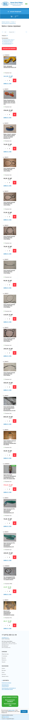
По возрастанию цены (7, 39)
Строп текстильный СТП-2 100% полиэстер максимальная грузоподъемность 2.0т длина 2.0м (9, 544)
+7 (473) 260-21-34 (9, 635)
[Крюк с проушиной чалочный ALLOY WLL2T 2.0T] (10, 60)
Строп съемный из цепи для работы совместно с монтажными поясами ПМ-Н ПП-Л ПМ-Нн (10, 442)
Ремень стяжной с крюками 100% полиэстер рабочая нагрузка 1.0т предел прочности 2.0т (10, 136)
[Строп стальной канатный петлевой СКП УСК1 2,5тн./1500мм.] (10, 265)
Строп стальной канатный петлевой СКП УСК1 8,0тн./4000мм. (9, 374)
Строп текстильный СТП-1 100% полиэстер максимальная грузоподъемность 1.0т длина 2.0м (9, 510)
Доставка (4, 670)
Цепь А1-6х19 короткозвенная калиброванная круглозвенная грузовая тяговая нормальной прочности (9, 612)
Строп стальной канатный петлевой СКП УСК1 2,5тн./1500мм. (9, 272)
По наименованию (6, 43)
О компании (4, 656)
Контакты (4, 674)
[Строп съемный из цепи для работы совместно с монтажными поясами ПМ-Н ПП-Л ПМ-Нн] (10, 435)
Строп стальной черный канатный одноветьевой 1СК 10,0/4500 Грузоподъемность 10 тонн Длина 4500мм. (9, 408)
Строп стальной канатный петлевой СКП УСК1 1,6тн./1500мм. (9, 204)
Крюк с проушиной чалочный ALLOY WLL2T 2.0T (10, 66)
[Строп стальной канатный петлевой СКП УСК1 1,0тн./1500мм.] (10, 162)
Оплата (3, 668)
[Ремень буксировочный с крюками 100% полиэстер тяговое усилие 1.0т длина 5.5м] (10, 94)
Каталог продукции (15, 11)
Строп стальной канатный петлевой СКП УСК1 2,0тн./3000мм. (9, 238)
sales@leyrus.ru (5, 637)
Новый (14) (11, 32)
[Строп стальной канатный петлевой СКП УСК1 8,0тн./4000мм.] (10, 367)
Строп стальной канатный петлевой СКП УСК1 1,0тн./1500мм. (9, 169)
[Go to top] (25, 717)
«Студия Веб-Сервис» (10, 718)
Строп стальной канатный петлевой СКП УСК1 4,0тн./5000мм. (9, 340)
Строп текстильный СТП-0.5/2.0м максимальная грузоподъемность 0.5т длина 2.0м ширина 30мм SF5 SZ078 (10, 476)
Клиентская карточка (6, 682)
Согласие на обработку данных (7, 715)
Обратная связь (5, 654)
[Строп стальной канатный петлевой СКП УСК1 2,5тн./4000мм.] (10, 299)
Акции (3, 672)
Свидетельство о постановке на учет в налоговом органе (9, 688)
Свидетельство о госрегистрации (5, 685)
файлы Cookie (11, 710)
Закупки (3, 662)
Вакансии (4, 658)
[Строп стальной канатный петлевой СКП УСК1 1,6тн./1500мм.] (10, 197)
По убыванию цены (7, 41)
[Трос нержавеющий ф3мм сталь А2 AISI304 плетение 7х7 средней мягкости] (10, 571)
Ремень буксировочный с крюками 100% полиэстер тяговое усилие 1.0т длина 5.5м (9, 102)
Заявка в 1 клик (7, 83)
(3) (5, 32)
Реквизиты (4, 660)
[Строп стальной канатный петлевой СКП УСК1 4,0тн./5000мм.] (10, 333)
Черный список (5, 676)
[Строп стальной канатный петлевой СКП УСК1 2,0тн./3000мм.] (10, 231)
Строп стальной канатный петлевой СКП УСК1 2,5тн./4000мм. (9, 306)
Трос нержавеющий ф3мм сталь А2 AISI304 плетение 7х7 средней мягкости (9, 578)
